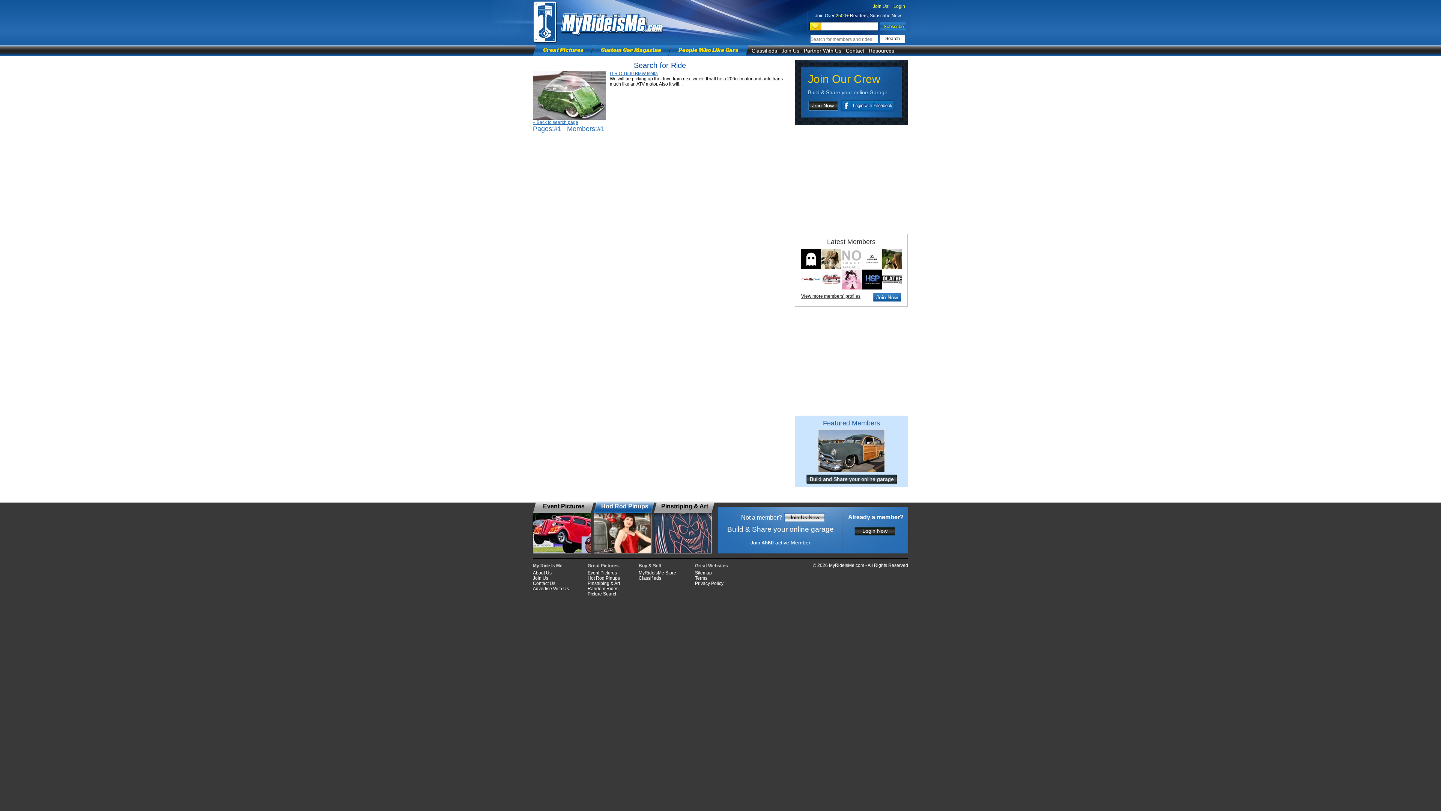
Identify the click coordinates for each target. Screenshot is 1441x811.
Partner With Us (822, 51)
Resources (881, 51)
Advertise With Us (551, 588)
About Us (542, 573)
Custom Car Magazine (631, 50)
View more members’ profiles (830, 296)
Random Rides (603, 588)
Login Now (874, 531)
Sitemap (703, 573)
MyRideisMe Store (657, 573)
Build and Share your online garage (852, 479)
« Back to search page (555, 122)
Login (899, 6)
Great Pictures (563, 50)
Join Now (823, 106)
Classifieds (764, 51)
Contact (855, 51)
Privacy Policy (709, 583)
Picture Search (603, 594)
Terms (701, 578)
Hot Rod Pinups (604, 578)
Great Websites (711, 565)
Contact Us (544, 583)
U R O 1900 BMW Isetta (634, 73)
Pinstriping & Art (604, 583)
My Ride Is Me (548, 565)
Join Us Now (804, 517)
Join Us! (881, 6)
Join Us (790, 51)
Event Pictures (602, 573)
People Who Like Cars (708, 50)
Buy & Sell (650, 565)
